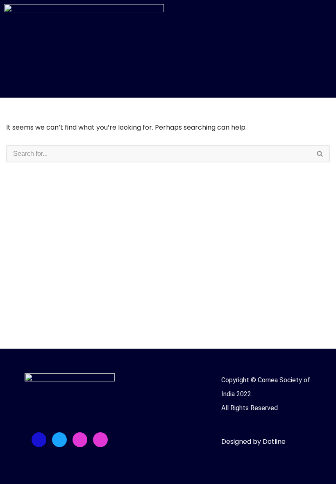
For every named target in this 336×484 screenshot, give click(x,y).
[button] (252, 11)
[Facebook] (39, 439)
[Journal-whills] (100, 439)
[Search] (320, 153)
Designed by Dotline (253, 441)
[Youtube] (80, 439)
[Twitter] (59, 439)
